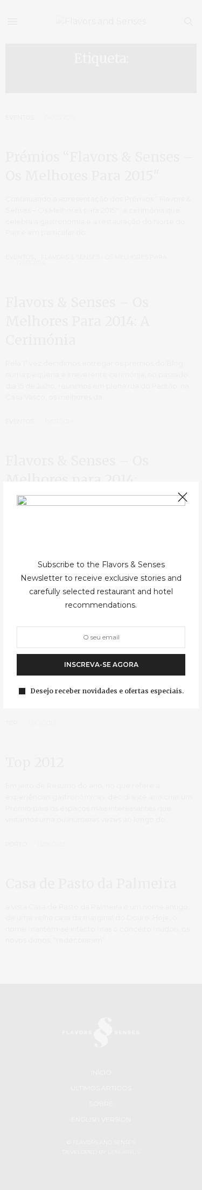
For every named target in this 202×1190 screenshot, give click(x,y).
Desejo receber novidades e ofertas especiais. (107, 691)
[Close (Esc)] (182, 498)
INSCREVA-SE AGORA (101, 664)
